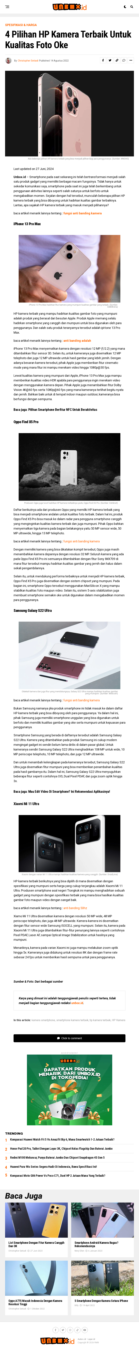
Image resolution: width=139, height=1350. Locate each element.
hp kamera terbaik (100, 1020)
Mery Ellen (79, 1251)
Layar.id (91, 1339)
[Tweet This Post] (110, 60)
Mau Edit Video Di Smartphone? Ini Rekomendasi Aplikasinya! (69, 792)
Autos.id (82, 1339)
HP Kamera (118, 1020)
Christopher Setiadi (28, 60)
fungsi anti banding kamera (81, 541)
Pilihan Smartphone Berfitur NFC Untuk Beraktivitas (62, 410)
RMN (96, 1342)
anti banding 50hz (75, 908)
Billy (76, 1305)
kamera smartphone (43, 1020)
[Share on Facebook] (103, 60)
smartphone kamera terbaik (72, 1020)
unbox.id (77, 1003)
